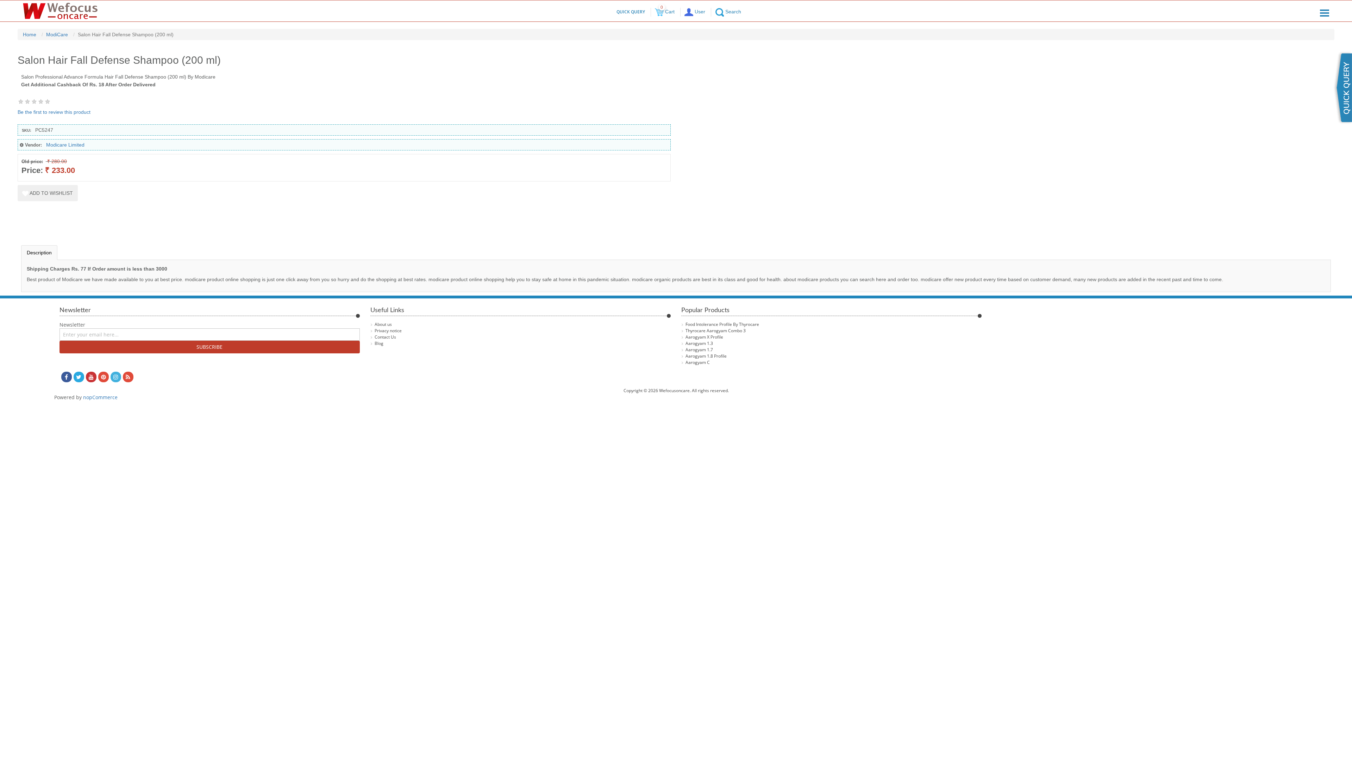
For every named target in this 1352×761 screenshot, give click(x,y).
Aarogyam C (698, 362)
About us (383, 324)
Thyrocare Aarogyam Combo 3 (716, 331)
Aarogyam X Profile (704, 337)
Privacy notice (388, 331)
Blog (379, 343)
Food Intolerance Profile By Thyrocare (722, 324)
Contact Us (385, 337)
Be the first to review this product (54, 112)
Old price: (32, 161)
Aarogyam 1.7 (699, 350)
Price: (32, 170)
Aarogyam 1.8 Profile (706, 356)
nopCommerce (100, 397)
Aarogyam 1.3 (699, 343)
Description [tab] (39, 252)
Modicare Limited (65, 145)
